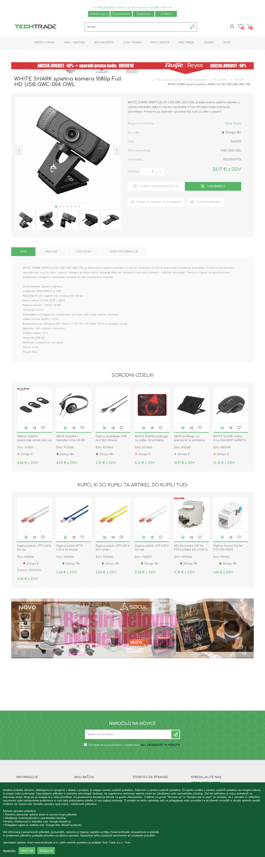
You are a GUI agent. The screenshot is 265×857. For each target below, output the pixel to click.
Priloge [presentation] (51, 251)
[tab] (23, 251)
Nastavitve (9, 850)
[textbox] (136, 27)
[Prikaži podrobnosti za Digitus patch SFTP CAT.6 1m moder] (73, 514)
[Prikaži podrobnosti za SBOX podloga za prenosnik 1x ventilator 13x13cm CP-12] (191, 405)
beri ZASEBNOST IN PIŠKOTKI (160, 745)
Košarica (249, 26)
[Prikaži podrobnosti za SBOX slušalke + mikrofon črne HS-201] (73, 405)
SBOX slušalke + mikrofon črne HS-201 (70, 438)
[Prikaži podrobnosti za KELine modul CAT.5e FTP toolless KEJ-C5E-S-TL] (191, 514)
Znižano (166, 13)
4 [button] (68, 206)
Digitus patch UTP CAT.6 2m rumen (113, 547)
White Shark (233, 123)
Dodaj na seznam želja (43, 427)
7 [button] (79, 206)
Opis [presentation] (23, 251)
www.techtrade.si (45, 842)
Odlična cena (99, 13)
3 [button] (64, 206)
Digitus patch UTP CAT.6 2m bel (152, 547)
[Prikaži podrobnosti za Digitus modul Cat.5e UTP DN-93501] (230, 514)
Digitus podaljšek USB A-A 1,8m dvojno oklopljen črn (111, 440)
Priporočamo (121, 13)
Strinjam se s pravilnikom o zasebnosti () (135, 745)
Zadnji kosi (144, 13)
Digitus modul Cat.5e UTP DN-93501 (227, 547)
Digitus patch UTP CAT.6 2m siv (34, 547)
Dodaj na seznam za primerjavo (34, 427)
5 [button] (72, 206)
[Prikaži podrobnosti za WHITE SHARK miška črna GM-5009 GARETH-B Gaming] (230, 405)
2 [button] (60, 206)
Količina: (133, 171)
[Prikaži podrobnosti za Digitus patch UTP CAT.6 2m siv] (34, 514)
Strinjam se (46, 850)
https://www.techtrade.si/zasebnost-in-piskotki (131, 831)
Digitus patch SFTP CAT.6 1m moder (69, 547)
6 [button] (75, 206)
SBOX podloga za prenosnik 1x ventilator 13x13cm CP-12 (189, 440)
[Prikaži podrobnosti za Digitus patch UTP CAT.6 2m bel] (152, 514)
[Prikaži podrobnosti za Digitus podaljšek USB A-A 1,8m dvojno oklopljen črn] (113, 405)
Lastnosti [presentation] (84, 251)
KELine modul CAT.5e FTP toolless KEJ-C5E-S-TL (191, 549)
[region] (132, 819)
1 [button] (56, 206)
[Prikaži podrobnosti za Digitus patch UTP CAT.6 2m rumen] (113, 514)
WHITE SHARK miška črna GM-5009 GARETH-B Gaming (230, 440)
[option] (25, 220)
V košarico (26, 427)
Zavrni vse (27, 850)
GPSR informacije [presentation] (124, 251)
